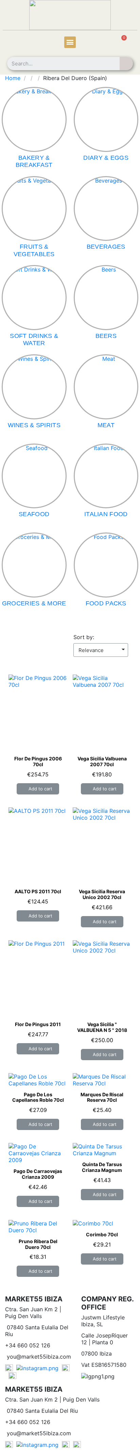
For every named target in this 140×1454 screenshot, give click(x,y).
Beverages (106, 246)
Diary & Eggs (105, 157)
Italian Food (106, 514)
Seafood (34, 514)
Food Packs (106, 603)
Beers (106, 335)
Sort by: (83, 637)
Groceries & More (34, 603)
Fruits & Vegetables (34, 250)
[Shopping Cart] (120, 42)
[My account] (16, 43)
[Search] (126, 63)
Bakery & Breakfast (34, 161)
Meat (106, 425)
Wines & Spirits (34, 425)
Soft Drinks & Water (34, 339)
